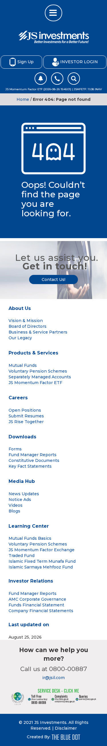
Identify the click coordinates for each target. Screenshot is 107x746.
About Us (20, 308)
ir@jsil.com (53, 677)
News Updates (24, 493)
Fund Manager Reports (32, 454)
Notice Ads (20, 499)
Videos (16, 505)
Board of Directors (28, 326)
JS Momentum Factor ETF (35, 382)
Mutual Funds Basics (30, 538)
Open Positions (25, 410)
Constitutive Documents (34, 460)
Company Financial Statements (41, 610)
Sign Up (25, 61)
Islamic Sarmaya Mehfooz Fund (41, 567)
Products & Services (33, 353)
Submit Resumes (26, 416)
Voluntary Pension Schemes (38, 371)
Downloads (22, 436)
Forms (15, 449)
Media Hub (22, 481)
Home (23, 99)
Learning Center (29, 526)
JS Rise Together (26, 421)
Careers (18, 397)
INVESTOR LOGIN (79, 61)
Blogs (14, 511)
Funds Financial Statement (36, 605)
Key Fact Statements (30, 466)
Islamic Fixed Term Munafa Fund (42, 561)
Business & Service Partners (38, 332)
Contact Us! (53, 279)
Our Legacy (20, 337)
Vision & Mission (26, 320)
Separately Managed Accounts (40, 376)
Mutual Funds (23, 365)
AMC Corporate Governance (37, 599)
